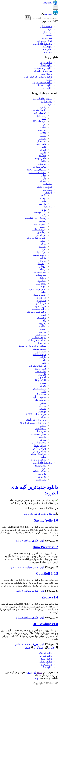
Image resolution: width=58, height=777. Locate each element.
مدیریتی (42, 164)
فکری (43, 149)
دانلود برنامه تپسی (43, 68)
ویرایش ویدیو (39, 451)
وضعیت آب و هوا (38, 442)
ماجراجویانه (40, 158)
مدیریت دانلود (39, 397)
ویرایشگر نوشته (38, 454)
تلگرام (49, 79)
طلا (44, 360)
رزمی (43, 135)
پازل (44, 124)
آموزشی (42, 221)
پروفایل (42, 266)
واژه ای (42, 178)
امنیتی (43, 240)
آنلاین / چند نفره (38, 110)
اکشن (43, 118)
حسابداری (41, 300)
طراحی (42, 357)
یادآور (43, 457)
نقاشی (43, 425)
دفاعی (43, 132)
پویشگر (42, 277)
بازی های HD (39, 121)
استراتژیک (41, 115)
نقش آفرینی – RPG (36, 169)
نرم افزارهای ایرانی (42, 43)
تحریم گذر (41, 283)
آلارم (43, 215)
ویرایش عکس (39, 448)
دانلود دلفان (46, 88)
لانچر (43, 201)
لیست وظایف (39, 388)
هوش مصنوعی (44, 40)
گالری (43, 385)
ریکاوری (42, 326)
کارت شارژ (40, 476)
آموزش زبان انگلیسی (35, 218)
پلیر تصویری (40, 272)
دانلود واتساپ (45, 661)
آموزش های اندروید (42, 98)
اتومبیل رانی (40, 112)
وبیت (35, 678)
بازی (50, 29)
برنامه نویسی (39, 255)
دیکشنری (41, 317)
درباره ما (47, 52)
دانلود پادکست (39, 309)
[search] (27, 17)
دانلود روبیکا (46, 62)
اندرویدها (47, 2)
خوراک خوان (40, 306)
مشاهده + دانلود (24, 540)
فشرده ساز (40, 368)
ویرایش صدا (40, 445)
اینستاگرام (39, 648)
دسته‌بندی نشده (44, 186)
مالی (43, 391)
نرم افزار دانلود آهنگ (36, 420)
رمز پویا (42, 323)
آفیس (43, 209)
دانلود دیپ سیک (44, 85)
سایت (39, 672)
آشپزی (43, 107)
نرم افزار (47, 32)
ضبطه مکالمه (39, 354)
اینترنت (42, 246)
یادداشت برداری (38, 459)
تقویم (43, 286)
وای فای (42, 437)
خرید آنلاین (41, 303)
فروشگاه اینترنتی (37, 366)
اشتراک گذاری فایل (36, 238)
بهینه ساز (41, 263)
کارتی (43, 152)
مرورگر (42, 405)
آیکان (43, 195)
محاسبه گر (40, 394)
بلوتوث (43, 260)
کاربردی (42, 374)
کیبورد (43, 383)
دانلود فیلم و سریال (36, 312)
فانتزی (43, 147)
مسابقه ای (41, 479)
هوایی (43, 175)
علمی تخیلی (40, 144)
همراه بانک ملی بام (43, 71)
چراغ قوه (41, 297)
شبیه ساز (41, 141)
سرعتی (42, 138)
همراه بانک (47, 38)
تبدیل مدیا (41, 280)
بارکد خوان (41, 252)
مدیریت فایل (40, 400)
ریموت (43, 329)
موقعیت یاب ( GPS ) (36, 414)
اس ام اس (41, 235)
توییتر (27, 648)
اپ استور (41, 232)
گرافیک (48, 192)
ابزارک (43, 226)
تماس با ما (47, 49)
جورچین (42, 130)
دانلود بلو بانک (45, 653)
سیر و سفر (40, 334)
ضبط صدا (41, 351)
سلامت (42, 331)
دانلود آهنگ (47, 667)
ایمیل (43, 243)
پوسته (43, 198)
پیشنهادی (47, 184)
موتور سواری (39, 167)
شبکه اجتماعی (39, 337)
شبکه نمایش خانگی (36, 340)
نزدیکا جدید (46, 74)
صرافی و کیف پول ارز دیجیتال (31, 346)
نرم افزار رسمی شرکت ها (33, 422)
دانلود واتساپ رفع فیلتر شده (38, 76)
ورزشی (42, 181)
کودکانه (42, 155)
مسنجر (48, 35)
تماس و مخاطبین (37, 289)
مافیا (43, 161)
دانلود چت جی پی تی (42, 82)
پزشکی (42, 269)
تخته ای (42, 127)
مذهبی (43, 403)
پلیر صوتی (41, 275)
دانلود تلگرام (46, 656)
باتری (43, 249)
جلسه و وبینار (39, 294)
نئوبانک (43, 417)
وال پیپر (42, 203)
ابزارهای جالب (39, 229)
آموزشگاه (47, 46)
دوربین (43, 314)
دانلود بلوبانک (46, 65)
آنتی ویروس (40, 223)
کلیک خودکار (40, 380)
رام (44, 320)
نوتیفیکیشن (40, 428)
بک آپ (43, 258)
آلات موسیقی (39, 212)
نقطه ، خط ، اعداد (37, 172)
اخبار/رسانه (40, 465)
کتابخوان (42, 377)
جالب (43, 292)
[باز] (55, 7)
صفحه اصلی (46, 26)
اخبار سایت (46, 101)
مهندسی (42, 411)
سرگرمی (47, 189)
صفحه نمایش (39, 348)
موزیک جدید (46, 664)
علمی (43, 363)
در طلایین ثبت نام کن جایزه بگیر (39, 514)
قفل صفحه (40, 371)
